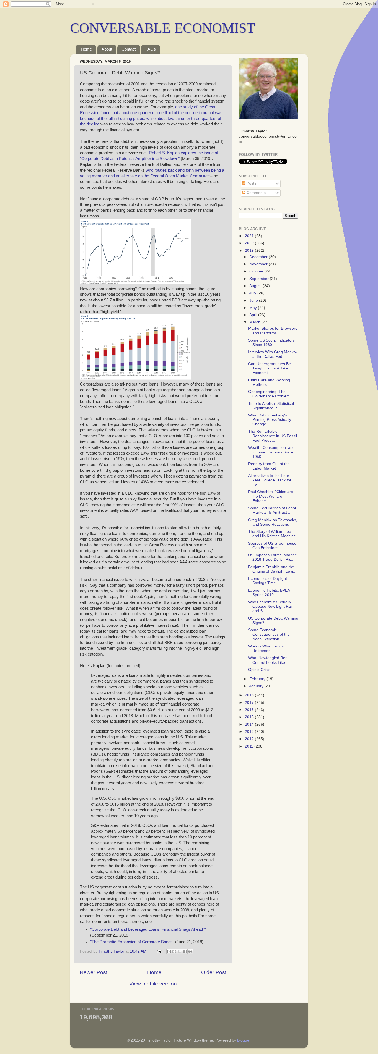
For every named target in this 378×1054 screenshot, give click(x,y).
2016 (250, 710)
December (259, 257)
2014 (250, 724)
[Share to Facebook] (185, 951)
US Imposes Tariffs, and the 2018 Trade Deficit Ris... (272, 557)
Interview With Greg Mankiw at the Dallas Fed (272, 354)
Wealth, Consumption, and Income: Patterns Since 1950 (271, 451)
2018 (250, 695)
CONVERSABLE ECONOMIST (162, 28)
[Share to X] (179, 951)
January (257, 686)
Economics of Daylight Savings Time (267, 580)
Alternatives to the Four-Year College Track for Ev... (269, 480)
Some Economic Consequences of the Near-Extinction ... (269, 634)
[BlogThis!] (174, 951)
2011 (249, 746)
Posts (250, 183)
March (255, 322)
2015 (250, 717)
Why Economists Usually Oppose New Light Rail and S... (270, 606)
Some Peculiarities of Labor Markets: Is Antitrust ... (272, 510)
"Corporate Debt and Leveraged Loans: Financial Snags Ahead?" (148, 929)
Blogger (243, 1040)
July (253, 293)
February (257, 679)
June (254, 300)
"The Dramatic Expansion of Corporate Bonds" (132, 942)
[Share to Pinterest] (190, 951)
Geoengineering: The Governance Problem (269, 394)
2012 (250, 739)
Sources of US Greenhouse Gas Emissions (272, 545)
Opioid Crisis (259, 670)
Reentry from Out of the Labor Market (269, 466)
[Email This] (169, 951)
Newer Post (93, 972)
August (256, 286)
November (259, 264)
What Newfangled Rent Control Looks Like (268, 660)
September (259, 279)
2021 (250, 236)
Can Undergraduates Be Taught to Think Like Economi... (269, 368)
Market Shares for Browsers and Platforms (272, 330)
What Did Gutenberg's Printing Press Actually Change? (269, 419)
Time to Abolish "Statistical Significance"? (271, 406)
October (257, 271)
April (253, 315)
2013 (250, 732)
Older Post (213, 972)
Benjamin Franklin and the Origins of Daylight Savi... (272, 569)
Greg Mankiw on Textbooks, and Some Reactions (272, 522)
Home (86, 49)
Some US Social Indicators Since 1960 (271, 342)
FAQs (150, 49)
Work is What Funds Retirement (266, 648)
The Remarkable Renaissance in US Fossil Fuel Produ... (272, 435)
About (107, 49)
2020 (250, 243)
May (253, 308)
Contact (128, 49)
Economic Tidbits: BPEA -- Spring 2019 (271, 592)
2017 (250, 703)
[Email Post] (159, 951)
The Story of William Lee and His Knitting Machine (272, 533)
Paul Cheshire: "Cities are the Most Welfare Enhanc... (270, 496)
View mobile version (153, 984)
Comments (255, 193)
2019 (250, 250)
